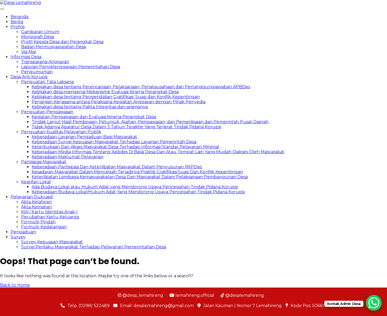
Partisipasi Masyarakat (43, 161)
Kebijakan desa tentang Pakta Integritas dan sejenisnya (90, 106)
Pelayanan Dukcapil (32, 196)
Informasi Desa (26, 56)
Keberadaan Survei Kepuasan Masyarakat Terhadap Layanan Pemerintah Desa (114, 141)
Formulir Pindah (38, 221)
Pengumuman (37, 71)
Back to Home (15, 285)
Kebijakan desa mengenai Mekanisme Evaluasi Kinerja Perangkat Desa (105, 91)
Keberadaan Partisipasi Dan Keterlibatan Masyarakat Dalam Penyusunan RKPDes (117, 166)
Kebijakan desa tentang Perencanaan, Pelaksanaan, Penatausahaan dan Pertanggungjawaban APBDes (141, 86)
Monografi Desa (37, 36)
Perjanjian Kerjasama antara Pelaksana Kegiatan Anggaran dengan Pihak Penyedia (118, 101)
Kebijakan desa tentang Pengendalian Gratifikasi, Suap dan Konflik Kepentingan (116, 96)
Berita (17, 21)
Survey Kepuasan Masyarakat (52, 241)
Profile (18, 26)
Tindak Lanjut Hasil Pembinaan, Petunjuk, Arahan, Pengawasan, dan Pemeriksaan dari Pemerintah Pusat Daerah (150, 121)
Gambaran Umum (40, 31)
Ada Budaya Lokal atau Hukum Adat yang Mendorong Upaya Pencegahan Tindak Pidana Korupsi (135, 186)
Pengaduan (23, 231)
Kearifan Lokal (36, 181)
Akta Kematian (36, 206)
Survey (18, 236)
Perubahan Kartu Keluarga (50, 216)
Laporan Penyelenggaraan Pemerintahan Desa (70, 66)
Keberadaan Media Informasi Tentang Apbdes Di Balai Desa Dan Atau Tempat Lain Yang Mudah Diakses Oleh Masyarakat (158, 151)
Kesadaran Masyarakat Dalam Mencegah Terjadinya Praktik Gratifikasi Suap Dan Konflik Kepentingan (137, 171)
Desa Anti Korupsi (29, 76)
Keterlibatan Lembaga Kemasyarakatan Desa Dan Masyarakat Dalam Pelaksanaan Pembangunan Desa (140, 176)
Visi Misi (28, 51)
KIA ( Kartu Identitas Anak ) (49, 211)
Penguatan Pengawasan (47, 111)
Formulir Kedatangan (44, 226)
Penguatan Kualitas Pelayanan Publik (61, 131)
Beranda (19, 16)
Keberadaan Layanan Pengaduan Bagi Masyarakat (84, 136)
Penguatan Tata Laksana (47, 81)
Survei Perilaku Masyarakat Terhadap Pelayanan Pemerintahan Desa (93, 246)
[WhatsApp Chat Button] (374, 303)
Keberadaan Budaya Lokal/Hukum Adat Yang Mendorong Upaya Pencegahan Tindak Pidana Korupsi (138, 191)
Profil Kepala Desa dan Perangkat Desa (62, 41)
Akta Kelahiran (36, 201)
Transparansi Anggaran (45, 61)
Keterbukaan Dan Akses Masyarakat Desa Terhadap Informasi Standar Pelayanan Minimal (125, 146)
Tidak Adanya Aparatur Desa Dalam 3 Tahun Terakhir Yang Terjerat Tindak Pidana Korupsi (126, 126)
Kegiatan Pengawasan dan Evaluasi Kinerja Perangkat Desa (94, 116)
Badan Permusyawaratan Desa (53, 46)
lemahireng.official (194, 295)
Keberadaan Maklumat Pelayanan (67, 156)
